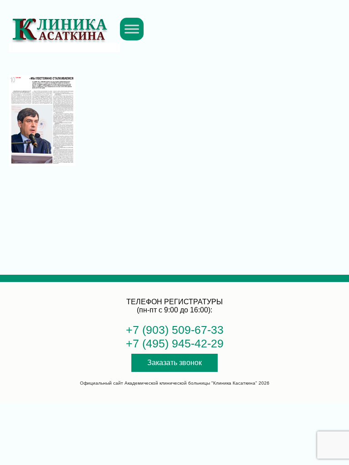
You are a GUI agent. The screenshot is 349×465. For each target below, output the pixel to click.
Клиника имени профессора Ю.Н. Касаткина (59, 24)
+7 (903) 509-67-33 (175, 329)
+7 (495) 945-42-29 (175, 343)
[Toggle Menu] (132, 29)
